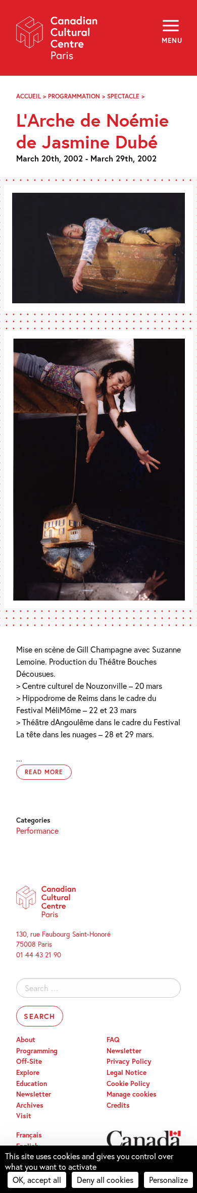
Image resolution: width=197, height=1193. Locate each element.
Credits (118, 1105)
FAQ (113, 1039)
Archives (29, 1105)
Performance (37, 830)
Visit (23, 1115)
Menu (171, 40)
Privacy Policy (129, 1061)
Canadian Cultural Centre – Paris (57, 41)
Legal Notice (126, 1072)
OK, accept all (37, 1179)
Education (31, 1083)
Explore (27, 1072)
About (25, 1039)
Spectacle (123, 96)
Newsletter (33, 1094)
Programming (37, 1050)
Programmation (74, 96)
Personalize (168, 1179)
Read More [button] (44, 772)
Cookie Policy (128, 1083)
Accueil (28, 96)
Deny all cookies (105, 1179)
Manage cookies (132, 1094)
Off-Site (29, 1061)
